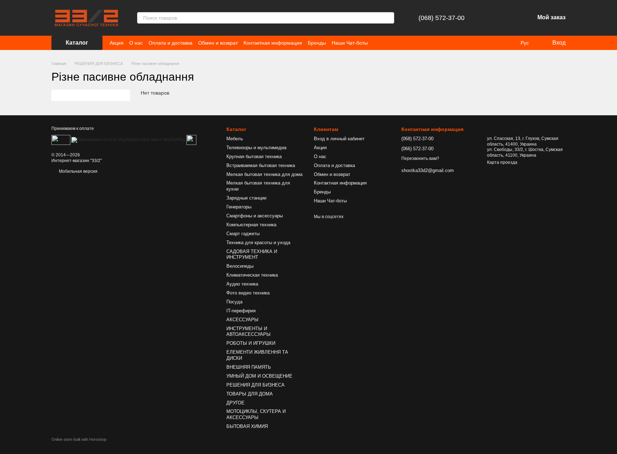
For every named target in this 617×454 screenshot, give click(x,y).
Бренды (317, 43)
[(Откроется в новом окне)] (191, 139)
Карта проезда (502, 162)
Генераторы (238, 207)
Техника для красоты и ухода (258, 242)
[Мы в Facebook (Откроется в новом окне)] (378, 43)
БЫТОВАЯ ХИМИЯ (247, 426)
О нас (136, 43)
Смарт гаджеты (243, 233)
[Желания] (510, 18)
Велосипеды (240, 266)
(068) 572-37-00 (441, 18)
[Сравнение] (491, 18)
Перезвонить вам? (420, 158)
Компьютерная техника (251, 224)
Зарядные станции (246, 198)
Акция (117, 43)
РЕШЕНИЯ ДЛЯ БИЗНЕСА (255, 385)
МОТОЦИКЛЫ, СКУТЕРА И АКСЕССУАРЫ (256, 414)
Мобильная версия (77, 171)
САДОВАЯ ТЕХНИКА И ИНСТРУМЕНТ (251, 254)
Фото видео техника (248, 293)
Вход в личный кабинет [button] (339, 138)
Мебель (234, 138)
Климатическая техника (252, 275)
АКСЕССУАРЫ (242, 319)
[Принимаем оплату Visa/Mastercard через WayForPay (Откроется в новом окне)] (128, 139)
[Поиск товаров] (388, 18)
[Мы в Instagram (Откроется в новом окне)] (386, 43)
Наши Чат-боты (350, 43)
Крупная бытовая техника (254, 156)
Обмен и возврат (218, 43)
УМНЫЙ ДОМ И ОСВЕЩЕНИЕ (259, 376)
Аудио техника (242, 284)
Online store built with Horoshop (78, 439)
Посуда (234, 301)
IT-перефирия (241, 310)
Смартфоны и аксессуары (254, 215)
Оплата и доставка (170, 43)
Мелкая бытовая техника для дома (264, 174)
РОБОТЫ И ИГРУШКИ (250, 343)
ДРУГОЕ (235, 402)
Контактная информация (273, 43)
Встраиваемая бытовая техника (260, 165)
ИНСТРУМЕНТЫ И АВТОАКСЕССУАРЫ (248, 331)
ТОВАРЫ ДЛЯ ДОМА (249, 394)
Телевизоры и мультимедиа (256, 147)
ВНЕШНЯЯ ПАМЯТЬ (248, 367)
